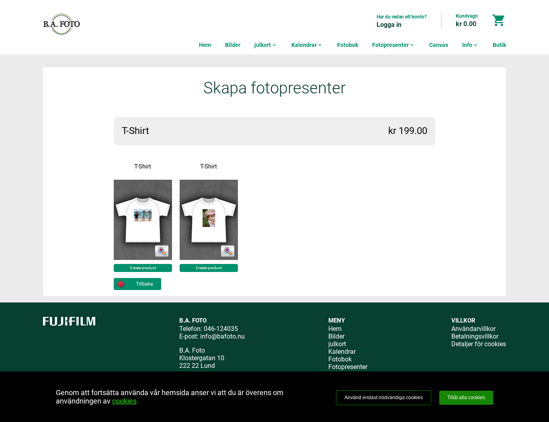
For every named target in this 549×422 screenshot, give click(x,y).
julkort (265, 45)
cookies (124, 401)
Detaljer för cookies (478, 344)
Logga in (389, 24)
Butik (499, 45)
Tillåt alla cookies (466, 397)
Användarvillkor (473, 329)
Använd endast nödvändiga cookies (383, 397)
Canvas (438, 45)
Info (470, 45)
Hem (205, 45)
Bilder (232, 45)
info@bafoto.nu (222, 336)
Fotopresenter (393, 45)
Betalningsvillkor (474, 336)
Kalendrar (307, 45)
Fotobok (347, 45)
